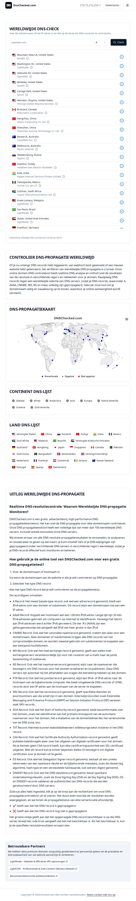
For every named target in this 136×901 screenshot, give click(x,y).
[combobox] (113, 5)
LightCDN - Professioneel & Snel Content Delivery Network (42, 868)
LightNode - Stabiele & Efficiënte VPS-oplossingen (37, 861)
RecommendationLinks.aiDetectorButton (32, 876)
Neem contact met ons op (101, 894)
